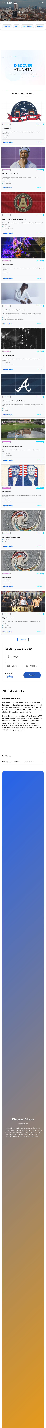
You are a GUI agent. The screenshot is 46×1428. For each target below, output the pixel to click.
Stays (16, 26)
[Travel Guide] (23, 10)
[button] (3, 3)
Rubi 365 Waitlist (27, 26)
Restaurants (40, 26)
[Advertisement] (23, 41)
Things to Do (7, 26)
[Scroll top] (42, 1424)
